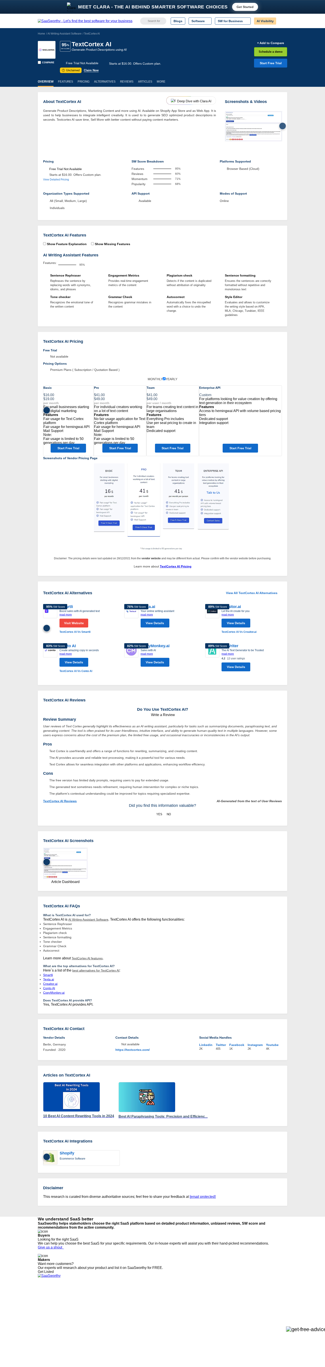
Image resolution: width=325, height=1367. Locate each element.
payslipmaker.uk (101, 1308)
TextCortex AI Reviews (60, 801)
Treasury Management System (171, 1328)
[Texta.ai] (131, 617)
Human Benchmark (103, 1320)
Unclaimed (71, 70)
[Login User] (281, 21)
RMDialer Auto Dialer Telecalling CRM (116, 1316)
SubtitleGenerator (102, 1324)
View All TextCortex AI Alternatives (251, 593)
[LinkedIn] (266, 1301)
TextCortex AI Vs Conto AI (75, 671)
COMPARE (48, 62)
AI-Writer (230, 646)
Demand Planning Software (169, 1296)
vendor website (151, 558)
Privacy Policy (80, 1296)
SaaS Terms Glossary (53, 1324)
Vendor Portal (47, 1308)
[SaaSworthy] (85, 21)
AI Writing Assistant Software (65, 33)
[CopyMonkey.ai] (131, 656)
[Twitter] (264, 1301)
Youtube (272, 1045)
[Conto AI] (50, 658)
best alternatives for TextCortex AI (95, 970)
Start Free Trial (271, 63)
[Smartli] (50, 619)
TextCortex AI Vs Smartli (74, 631)
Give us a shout (51, 1247)
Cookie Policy (80, 1304)
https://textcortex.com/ (132, 1049)
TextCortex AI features (87, 958)
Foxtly (94, 1328)
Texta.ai (48, 979)
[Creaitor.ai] (212, 619)
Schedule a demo (271, 51)
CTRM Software (161, 1304)
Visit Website (74, 623)
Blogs (178, 21)
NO (169, 814)
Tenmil (94, 1300)
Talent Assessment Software (169, 1324)
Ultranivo (96, 1312)
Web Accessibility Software (168, 1320)
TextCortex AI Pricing (175, 566)
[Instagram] (269, 1301)
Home (41, 33)
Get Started (245, 7)
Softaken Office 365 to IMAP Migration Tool (120, 1332)
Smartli (48, 975)
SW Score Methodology (54, 1320)
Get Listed (46, 1272)
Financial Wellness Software (169, 1332)
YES (159, 814)
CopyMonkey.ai (155, 646)
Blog (41, 1316)
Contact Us (45, 1328)
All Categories (47, 1300)
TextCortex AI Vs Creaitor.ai (239, 631)
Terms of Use (80, 1300)
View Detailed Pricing (56, 179)
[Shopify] (50, 1158)
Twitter (221, 1045)
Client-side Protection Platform (171, 1312)
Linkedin (205, 1045)
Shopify (67, 1153)
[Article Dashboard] (253, 126)
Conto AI (67, 646)
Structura (96, 1304)
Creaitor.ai (231, 606)
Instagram (255, 1045)
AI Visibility (265, 21)
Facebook (236, 1045)
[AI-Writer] (212, 658)
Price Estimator (48, 1304)
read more (65, 614)
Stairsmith (97, 1296)
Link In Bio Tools (161, 1316)
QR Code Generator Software (171, 1308)
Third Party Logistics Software (171, 1300)
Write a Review (162, 715)
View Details (155, 623)
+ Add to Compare (270, 43)
